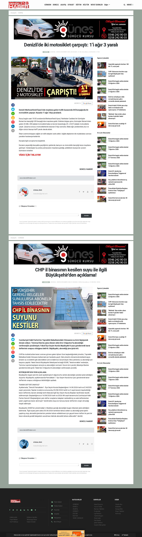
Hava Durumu (98, 504)
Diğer (106, 5)
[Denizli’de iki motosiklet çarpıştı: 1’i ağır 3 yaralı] (52, 78)
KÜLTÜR (86, 5)
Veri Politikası (14, 522)
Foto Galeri (58, 502)
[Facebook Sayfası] (10, 510)
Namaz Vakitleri (99, 509)
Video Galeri (58, 506)
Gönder (86, 215)
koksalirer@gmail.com (40, 194)
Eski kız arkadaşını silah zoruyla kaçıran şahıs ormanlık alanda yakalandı (117, 99)
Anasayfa (13, 13)
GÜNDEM (47, 5)
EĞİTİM (78, 5)
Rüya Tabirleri (119, 511)
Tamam (125, 535)
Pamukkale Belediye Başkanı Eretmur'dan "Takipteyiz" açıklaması (118, 191)
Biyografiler (119, 509)
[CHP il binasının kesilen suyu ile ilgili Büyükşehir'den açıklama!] (52, 308)
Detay (117, 535)
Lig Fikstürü (97, 513)
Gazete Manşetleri (100, 525)
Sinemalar (97, 518)
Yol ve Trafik (98, 506)
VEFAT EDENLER (97, 5)
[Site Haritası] (32, 510)
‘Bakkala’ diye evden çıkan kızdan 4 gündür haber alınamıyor (117, 116)
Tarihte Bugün (98, 516)
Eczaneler (97, 511)
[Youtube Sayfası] (21, 510)
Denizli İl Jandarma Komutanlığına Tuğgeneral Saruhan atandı (117, 173)
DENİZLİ (56, 5)
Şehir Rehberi (98, 522)
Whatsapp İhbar (32, 519)
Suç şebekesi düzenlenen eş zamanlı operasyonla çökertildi (117, 182)
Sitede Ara (118, 504)
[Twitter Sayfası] (14, 510)
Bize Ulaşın (57, 522)
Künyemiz (57, 518)
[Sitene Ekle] (36, 510)
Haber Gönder (31, 522)
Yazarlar (57, 510)
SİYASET (71, 5)
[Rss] (28, 510)
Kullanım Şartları (32, 517)
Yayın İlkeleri (14, 519)
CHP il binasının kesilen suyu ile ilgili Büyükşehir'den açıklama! (117, 74)
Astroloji (118, 513)
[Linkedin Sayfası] (25, 510)
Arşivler (56, 514)
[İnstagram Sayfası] (17, 510)
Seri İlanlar (97, 520)
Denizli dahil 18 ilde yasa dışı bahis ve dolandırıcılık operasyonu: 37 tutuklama (117, 108)
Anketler (118, 506)
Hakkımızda (13, 517)
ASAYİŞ (63, 5)
